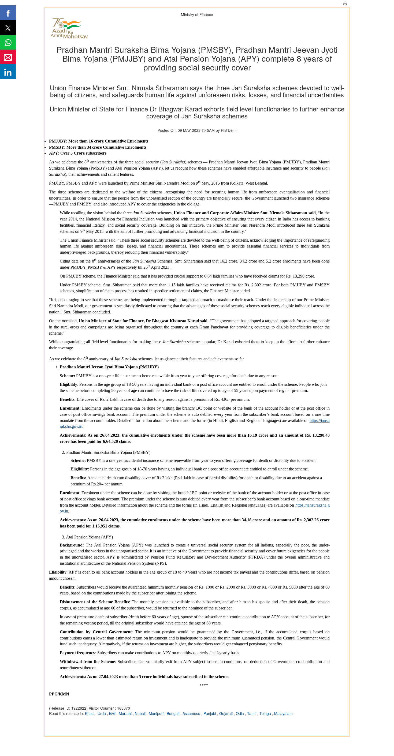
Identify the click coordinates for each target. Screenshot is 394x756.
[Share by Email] (8, 57)
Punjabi (210, 713)
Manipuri (157, 713)
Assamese (192, 713)
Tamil (252, 713)
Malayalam (283, 713)
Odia (240, 713)
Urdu (102, 713)
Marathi (126, 713)
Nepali (141, 713)
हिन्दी (113, 713)
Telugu (265, 713)
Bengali (173, 713)
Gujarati (226, 713)
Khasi (90, 713)
